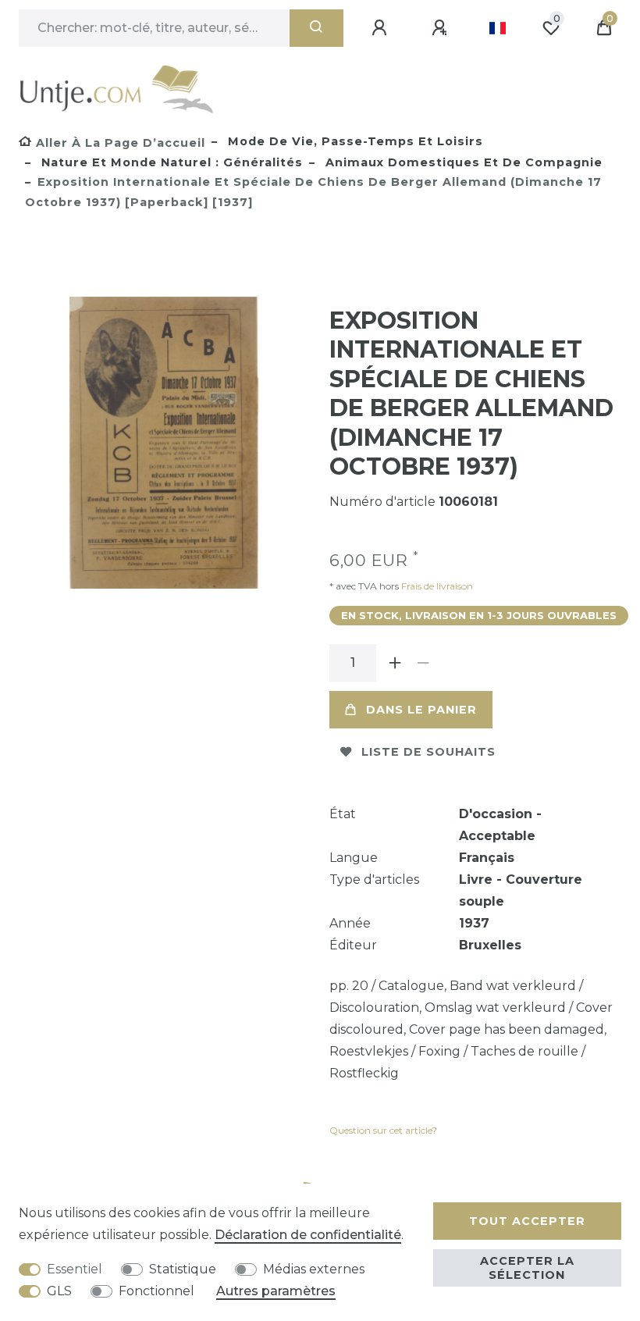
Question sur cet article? (383, 1130)
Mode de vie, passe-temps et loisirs (353, 141)
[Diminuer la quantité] (423, 663)
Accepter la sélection (527, 1268)
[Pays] (497, 28)
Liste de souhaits (428, 752)
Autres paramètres (276, 1291)
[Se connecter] (382, 28)
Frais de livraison (436, 586)
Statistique (182, 1269)
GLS (59, 1291)
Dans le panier (421, 710)
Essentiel (74, 1269)
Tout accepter (527, 1221)
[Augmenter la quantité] (395, 663)
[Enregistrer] (442, 28)
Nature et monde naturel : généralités (170, 162)
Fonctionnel (156, 1291)
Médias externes (313, 1269)
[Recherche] (316, 28)
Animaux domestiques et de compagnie (462, 162)
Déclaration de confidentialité (308, 1234)
